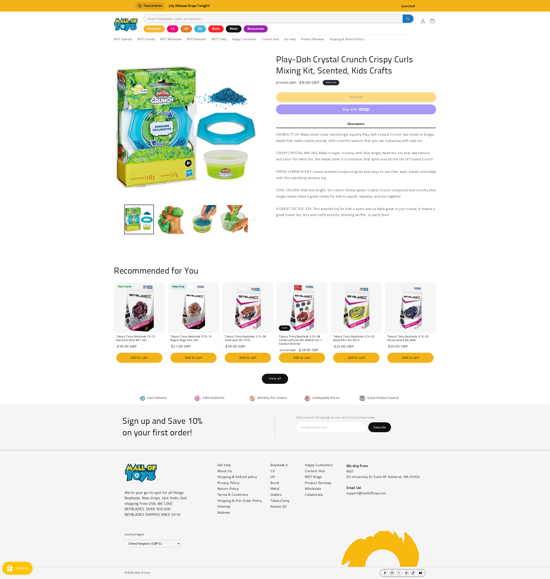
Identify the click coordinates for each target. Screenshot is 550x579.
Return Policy (228, 488)
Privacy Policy (228, 483)
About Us (224, 471)
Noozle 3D (278, 506)
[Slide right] (254, 219)
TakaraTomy (280, 500)
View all (275, 378)
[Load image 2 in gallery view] (170, 219)
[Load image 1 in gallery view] (139, 219)
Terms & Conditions (232, 494)
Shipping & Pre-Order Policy (239, 500)
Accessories (256, 28)
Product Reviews (318, 483)
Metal (234, 28)
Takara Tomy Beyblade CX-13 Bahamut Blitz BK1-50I (135, 338)
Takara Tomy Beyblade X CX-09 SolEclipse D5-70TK (245, 338)
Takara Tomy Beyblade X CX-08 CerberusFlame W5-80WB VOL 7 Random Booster (300, 340)
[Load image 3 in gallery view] (202, 219)
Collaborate (314, 494)
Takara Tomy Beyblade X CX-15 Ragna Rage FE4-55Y (191, 338)
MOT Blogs (313, 477)
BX (200, 28)
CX (172, 28)
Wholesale (313, 488)
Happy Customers (319, 465)
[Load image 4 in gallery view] (233, 219)
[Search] (408, 19)
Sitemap (223, 506)
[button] (432, 21)
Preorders (154, 28)
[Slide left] (118, 219)
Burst (216, 28)
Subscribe (379, 427)
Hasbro (276, 494)
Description (356, 124)
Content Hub (315, 471)
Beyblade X (279, 465)
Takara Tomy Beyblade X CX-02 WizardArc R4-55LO (353, 338)
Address (223, 512)
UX (186, 28)
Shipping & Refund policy (237, 477)
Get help (224, 465)
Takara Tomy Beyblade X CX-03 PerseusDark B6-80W (408, 338)
